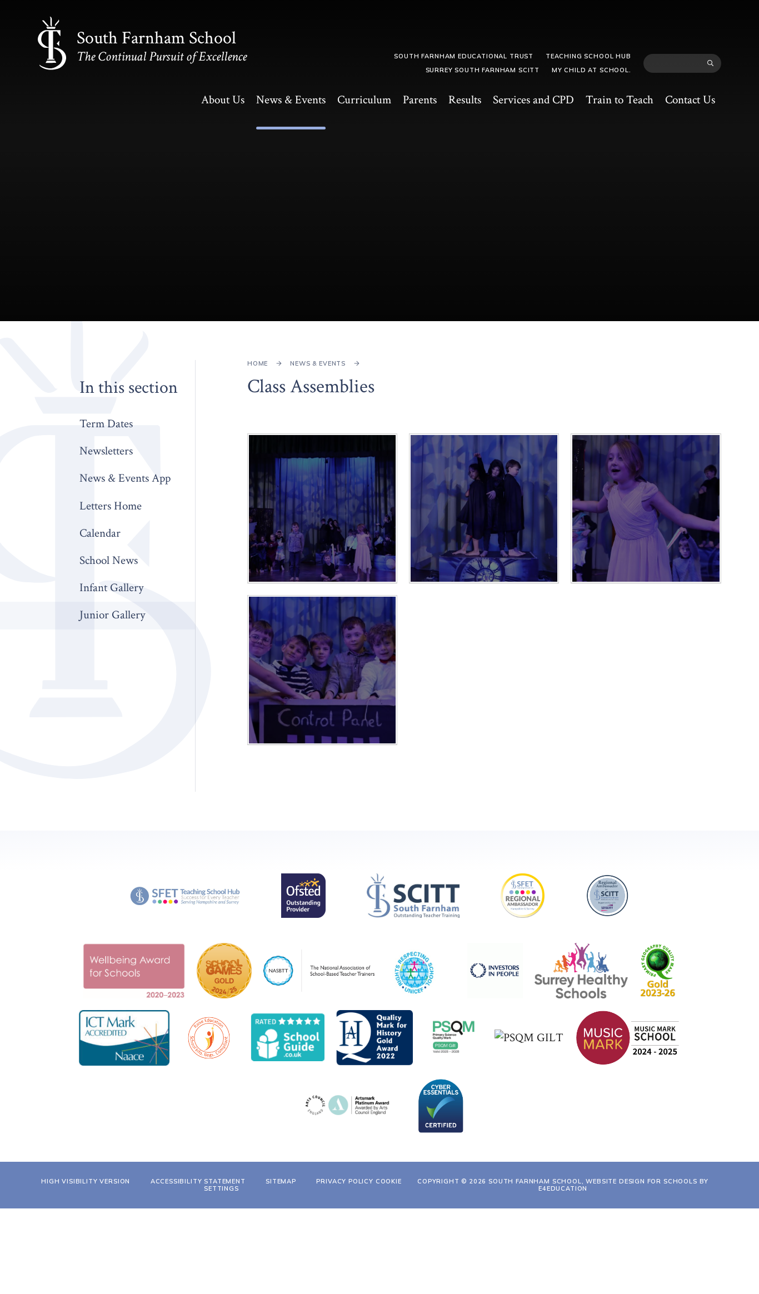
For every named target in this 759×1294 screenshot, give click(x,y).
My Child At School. (591, 70)
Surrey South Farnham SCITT (483, 70)
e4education (562, 1188)
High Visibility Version (85, 1181)
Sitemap (281, 1181)
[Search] (710, 63)
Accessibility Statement (198, 1181)
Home (257, 363)
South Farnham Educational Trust (463, 56)
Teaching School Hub (588, 56)
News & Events (318, 363)
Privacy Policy (344, 1181)
